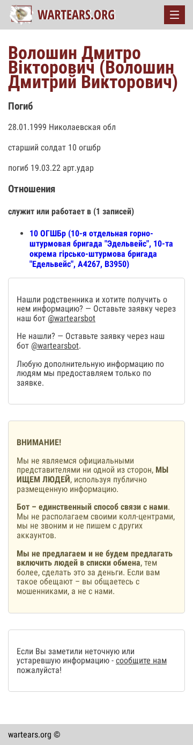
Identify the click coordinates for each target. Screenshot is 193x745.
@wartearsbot (71, 318)
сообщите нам (141, 660)
